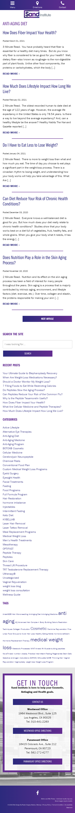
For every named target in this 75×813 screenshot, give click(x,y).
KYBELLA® (9, 519)
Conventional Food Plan (16, 465)
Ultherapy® (9, 573)
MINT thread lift (37, 648)
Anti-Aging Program (13, 444)
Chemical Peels (11, 461)
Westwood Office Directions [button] (37, 730)
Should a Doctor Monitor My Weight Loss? (26, 381)
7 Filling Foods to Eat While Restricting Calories (29, 385)
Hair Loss (31, 633)
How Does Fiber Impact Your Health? (30, 32)
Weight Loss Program (44, 662)
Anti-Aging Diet (11, 436)
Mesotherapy (10, 544)
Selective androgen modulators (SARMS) (20, 658)
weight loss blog (12, 586)
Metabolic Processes (21, 648)
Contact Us (37, 702)
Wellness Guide (11, 594)
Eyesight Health (11, 477)
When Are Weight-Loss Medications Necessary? (30, 377)
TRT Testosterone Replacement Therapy (25, 569)
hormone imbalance (14, 502)
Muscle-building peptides (54, 648)
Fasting (7, 486)
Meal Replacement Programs (19, 532)
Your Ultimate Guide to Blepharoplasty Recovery (30, 373)
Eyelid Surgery (11, 473)
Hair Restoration (12, 498)
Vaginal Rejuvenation (15, 582)
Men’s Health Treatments (17, 540)
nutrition (17, 653)
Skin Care (8, 561)
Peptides (8, 557)
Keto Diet (8, 515)
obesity (24, 653)
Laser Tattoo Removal (15, 527)
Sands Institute (37, 14)
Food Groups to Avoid (17, 633)
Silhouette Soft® (44, 658)
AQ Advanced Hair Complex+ (27, 622)
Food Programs (11, 490)
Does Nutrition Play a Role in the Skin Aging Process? (34, 260)
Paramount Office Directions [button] (37, 761)
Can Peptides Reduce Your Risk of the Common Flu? (33, 394)
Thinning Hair (57, 658)
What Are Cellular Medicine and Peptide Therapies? (32, 406)
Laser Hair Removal (14, 523)
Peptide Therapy (12, 552)
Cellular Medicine (12, 452)
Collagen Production (21, 629)
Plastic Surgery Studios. (29, 805)
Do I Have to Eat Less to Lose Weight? (30, 145)
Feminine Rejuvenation (57, 629)
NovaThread (8, 653)
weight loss (30, 662)
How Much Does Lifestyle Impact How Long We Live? (37, 88)
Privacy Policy (47, 805)
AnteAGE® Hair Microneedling (15, 614)
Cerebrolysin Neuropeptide (18, 456)
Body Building (45, 622)
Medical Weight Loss (14, 536)
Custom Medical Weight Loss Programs (25, 469)
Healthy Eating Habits (44, 633)
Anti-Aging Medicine (14, 440)
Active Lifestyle (11, 427)
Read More (10, 73)
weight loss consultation (16, 590)
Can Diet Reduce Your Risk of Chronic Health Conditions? (35, 201)
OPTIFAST (8, 548)
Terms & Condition (57, 805)
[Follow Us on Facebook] (37, 793)
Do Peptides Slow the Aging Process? (24, 390)
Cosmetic (39, 628)
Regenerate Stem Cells (62, 653)
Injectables (9, 506)
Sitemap (38, 805)
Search (27, 353)
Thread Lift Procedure (15, 565)
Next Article (47, 318)
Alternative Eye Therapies (17, 431)
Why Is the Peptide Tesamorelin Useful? (25, 398)
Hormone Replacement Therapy (16, 640)
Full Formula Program (15, 494)
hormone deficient (61, 633)
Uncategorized (11, 577)
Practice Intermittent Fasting (40, 653)
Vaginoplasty (20, 662)
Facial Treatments (13, 481)
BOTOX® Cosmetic (13, 448)
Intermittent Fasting (14, 511)
